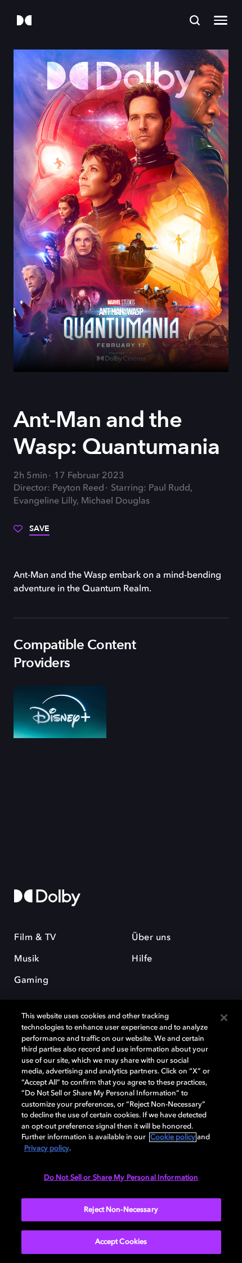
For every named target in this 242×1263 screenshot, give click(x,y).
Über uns (151, 937)
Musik (26, 959)
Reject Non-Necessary (121, 1209)
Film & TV (35, 937)
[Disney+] (60, 712)
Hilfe (142, 959)
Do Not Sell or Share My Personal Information (121, 1177)
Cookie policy (172, 1137)
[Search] (194, 20)
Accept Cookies (121, 1242)
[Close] (224, 1017)
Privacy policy (46, 1148)
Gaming (31, 980)
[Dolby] (24, 21)
